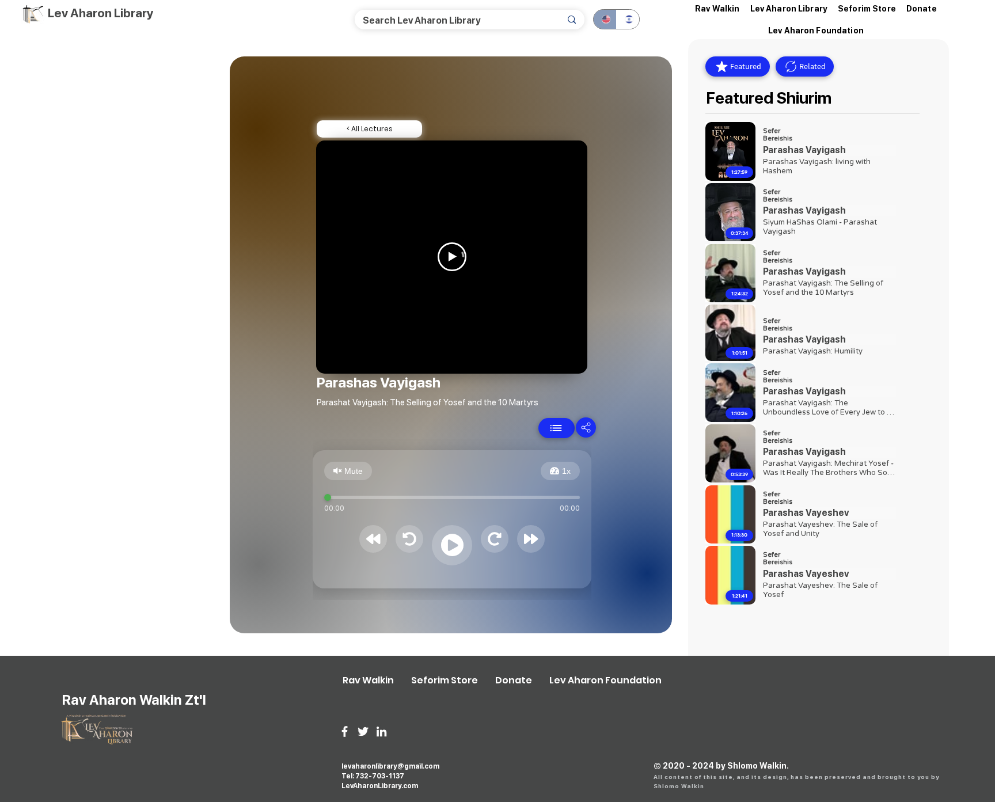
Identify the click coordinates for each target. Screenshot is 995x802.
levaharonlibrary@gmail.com (390, 766)
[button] (789, 8)
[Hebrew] (627, 19)
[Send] (556, 428)
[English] (605, 19)
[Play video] (452, 256)
